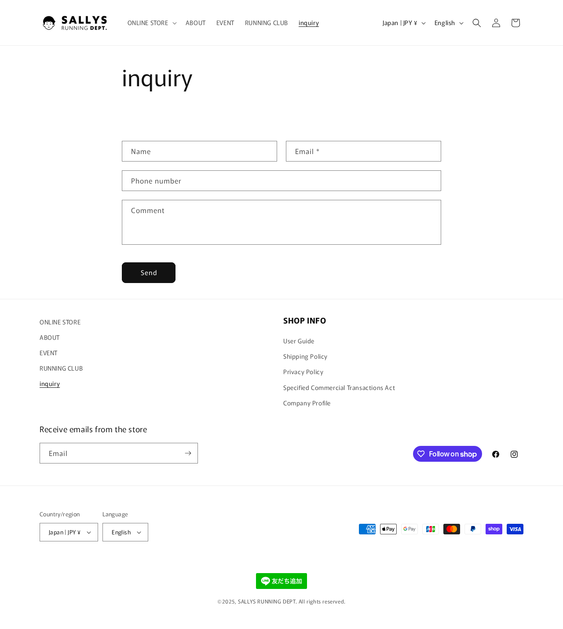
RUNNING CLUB (61, 368)
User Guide (298, 340)
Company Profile (307, 402)
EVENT (49, 352)
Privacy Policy (303, 371)
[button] (151, 22)
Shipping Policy (305, 356)
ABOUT (50, 337)
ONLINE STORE (60, 321)
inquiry (50, 383)
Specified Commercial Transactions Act (339, 387)
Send (149, 272)
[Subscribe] (187, 453)
